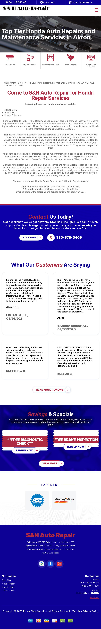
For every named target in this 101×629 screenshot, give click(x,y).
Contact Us (8, 590)
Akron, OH (12, 307)
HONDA (19, 85)
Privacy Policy (91, 611)
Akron (61, 317)
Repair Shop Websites (35, 611)
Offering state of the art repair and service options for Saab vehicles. (50, 192)
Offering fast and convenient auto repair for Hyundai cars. (50, 186)
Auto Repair (8, 583)
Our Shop (7, 580)
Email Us (94, 598)
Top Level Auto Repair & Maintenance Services (51, 83)
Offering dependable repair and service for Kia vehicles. (50, 189)
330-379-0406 (45, 173)
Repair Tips (8, 587)
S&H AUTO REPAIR (14, 83)
